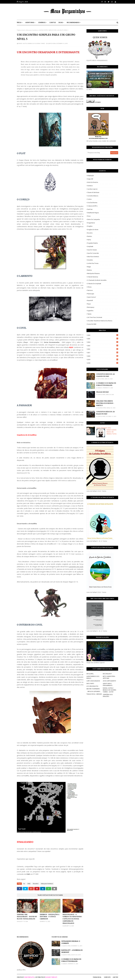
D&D (29, 884)
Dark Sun (89, 209)
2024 (102, 342)
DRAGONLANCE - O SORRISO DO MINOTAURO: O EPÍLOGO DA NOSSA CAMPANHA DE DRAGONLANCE (72, 919)
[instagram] (105, 2)
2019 (102, 359)
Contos (89, 199)
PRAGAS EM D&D (102, 392)
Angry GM (90, 179)
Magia (89, 267)
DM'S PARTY (90, 683)
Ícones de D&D (91, 324)
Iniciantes (90, 260)
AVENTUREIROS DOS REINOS (92, 677)
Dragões (89, 226)
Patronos (90, 290)
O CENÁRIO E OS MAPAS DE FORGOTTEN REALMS (106, 384)
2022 (102, 349)
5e (24, 884)
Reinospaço (90, 307)
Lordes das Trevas (92, 263)
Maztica (89, 270)
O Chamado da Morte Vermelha (96, 280)
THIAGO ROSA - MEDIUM (94, 694)
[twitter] (108, 2)
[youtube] (115, 2)
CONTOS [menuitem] (52, 22)
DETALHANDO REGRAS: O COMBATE (70, 942)
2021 (102, 353)
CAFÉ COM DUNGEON (93, 681)
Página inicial (21, 30)
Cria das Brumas (92, 202)
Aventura (90, 186)
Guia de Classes (92, 250)
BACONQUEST (107, 674)
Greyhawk (90, 246)
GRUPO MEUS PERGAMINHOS (107, 684)
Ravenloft (90, 300)
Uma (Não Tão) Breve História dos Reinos (99, 321)
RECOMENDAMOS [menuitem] (73, 22)
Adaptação (90, 175)
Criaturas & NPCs (92, 206)
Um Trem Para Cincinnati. (94, 317)
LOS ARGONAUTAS (92, 686)
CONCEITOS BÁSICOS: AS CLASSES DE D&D (105, 375)
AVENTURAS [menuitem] (29, 22)
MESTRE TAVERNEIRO (93, 689)
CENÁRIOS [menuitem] (41, 22)
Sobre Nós (107, 977)
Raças (89, 304)
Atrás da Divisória (92, 182)
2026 (102, 335)
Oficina (89, 287)
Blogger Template (51, 977)
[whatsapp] (112, 2)
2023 (102, 346)
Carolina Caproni (92, 189)
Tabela (89, 314)
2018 (102, 363)
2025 (102, 339)
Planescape (90, 294)
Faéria (89, 240)
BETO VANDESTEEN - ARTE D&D (109, 677)
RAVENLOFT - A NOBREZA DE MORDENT (72, 951)
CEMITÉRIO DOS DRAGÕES (108, 695)
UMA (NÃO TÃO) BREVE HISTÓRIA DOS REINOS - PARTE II (105, 403)
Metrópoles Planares (93, 273)
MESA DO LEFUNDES (94, 691)
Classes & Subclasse (93, 192)
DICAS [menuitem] (61, 22)
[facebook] (102, 2)
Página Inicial (97, 977)
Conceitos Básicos (92, 196)
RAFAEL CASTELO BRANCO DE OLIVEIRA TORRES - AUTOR (109, 690)
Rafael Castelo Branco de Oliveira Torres (31, 43)
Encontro (35, 884)
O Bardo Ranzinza (92, 277)
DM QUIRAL (90, 674)
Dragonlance (91, 223)
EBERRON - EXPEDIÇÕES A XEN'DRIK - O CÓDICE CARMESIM (49, 917)
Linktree (115, 977)
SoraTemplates (29, 977)
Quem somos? (91, 297)
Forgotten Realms (92, 243)
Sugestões (90, 311)
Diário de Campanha (93, 219)
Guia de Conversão (93, 253)
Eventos (89, 236)
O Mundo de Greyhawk (94, 283)
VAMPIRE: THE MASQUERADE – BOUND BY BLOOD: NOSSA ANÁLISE (27, 917)
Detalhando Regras (93, 213)
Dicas (88, 216)
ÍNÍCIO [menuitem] (19, 22)
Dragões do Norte (92, 229)
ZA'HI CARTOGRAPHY (109, 681)
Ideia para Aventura (32, 30)
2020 (102, 356)
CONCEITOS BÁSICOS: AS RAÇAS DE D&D (105, 413)
